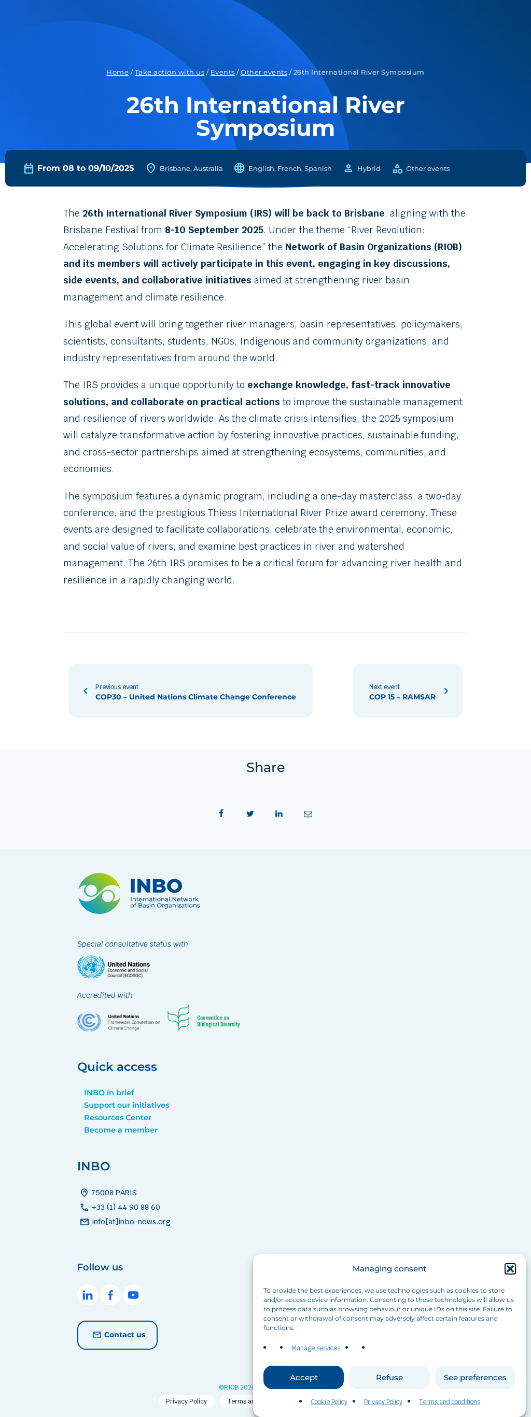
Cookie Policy (329, 1402)
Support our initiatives (126, 1105)
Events (223, 72)
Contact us (124, 1334)
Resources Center (117, 1117)
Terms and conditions (449, 1402)
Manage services (315, 1348)
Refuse (389, 1377)
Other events (264, 72)
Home (117, 72)
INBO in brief (109, 1092)
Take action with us (170, 72)
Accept (304, 1377)
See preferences (475, 1377)
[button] (510, 1269)
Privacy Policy (383, 1402)
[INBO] (142, 911)
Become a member (121, 1130)
